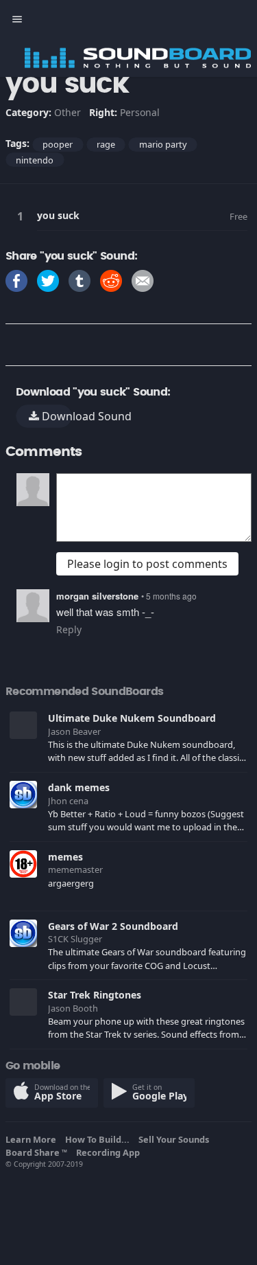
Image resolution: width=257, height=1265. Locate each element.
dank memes (79, 787)
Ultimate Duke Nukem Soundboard (132, 718)
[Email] (143, 279)
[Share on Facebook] (16, 279)
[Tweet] (48, 279)
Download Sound (55, 416)
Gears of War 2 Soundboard (113, 926)
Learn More (32, 1139)
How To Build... (99, 1139)
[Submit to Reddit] (111, 279)
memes (65, 856)
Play (22, 216)
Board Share (36, 1152)
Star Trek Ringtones (94, 994)
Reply (69, 629)
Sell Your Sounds (175, 1139)
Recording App (110, 1152)
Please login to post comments (147, 563)
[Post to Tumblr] (79, 279)
